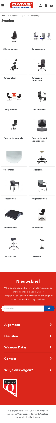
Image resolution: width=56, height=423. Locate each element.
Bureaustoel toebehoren (36, 79)
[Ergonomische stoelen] (14, 125)
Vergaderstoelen (39, 198)
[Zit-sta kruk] (42, 244)
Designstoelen (10, 109)
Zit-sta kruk (36, 256)
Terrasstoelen (9, 198)
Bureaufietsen (9, 78)
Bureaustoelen (38, 49)
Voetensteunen (10, 227)
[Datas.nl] (21, 7)
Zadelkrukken (9, 256)
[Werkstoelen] (42, 215)
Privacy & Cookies (39, 414)
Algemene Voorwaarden (18, 414)
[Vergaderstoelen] (42, 186)
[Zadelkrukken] (14, 244)
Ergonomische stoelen (13, 138)
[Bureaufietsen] (14, 65)
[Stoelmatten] (14, 157)
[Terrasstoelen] (14, 186)
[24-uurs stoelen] (14, 36)
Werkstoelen (37, 227)
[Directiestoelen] (42, 96)
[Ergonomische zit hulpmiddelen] (42, 125)
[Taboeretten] (42, 157)
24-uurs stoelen (10, 49)
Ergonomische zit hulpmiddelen (39, 139)
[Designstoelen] (14, 96)
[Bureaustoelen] (42, 36)
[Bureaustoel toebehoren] (42, 65)
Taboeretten (37, 170)
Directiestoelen (38, 109)
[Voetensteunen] (14, 215)
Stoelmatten (8, 170)
